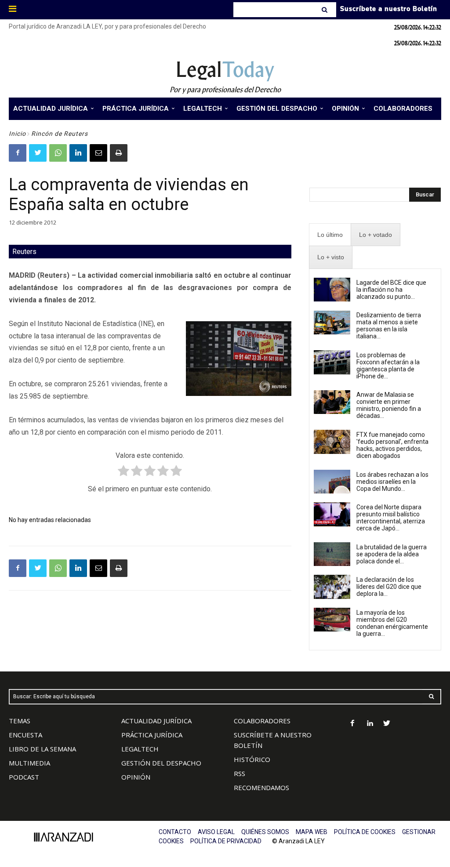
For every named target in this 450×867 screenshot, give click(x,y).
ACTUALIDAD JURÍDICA (156, 720)
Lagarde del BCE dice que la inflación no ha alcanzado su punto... (391, 289)
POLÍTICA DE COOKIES (365, 831)
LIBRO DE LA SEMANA (42, 748)
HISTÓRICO (252, 759)
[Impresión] (118, 153)
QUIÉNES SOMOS (265, 831)
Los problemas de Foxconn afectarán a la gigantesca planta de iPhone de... (388, 366)
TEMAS (19, 720)
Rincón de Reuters (59, 133)
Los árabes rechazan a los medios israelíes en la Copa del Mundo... (392, 481)
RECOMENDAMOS (261, 787)
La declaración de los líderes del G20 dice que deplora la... (388, 586)
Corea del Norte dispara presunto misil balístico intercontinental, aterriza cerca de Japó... (390, 518)
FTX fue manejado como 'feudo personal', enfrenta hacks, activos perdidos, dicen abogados (392, 445)
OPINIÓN (135, 777)
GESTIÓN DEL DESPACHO (161, 762)
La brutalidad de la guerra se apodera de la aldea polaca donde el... (391, 554)
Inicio (17, 133)
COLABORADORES (262, 720)
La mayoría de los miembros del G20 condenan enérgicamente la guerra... (392, 623)
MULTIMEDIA (29, 762)
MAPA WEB (311, 831)
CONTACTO (175, 831)
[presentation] (330, 235)
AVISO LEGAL (216, 831)
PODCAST (24, 777)
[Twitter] (38, 153)
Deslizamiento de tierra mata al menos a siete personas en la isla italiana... (388, 326)
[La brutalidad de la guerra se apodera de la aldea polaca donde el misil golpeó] (332, 554)
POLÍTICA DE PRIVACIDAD (225, 841)
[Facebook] (17, 153)
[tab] (330, 235)
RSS (239, 773)
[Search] (325, 10)
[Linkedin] (78, 153)
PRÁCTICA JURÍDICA (151, 734)
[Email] (98, 153)
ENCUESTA (25, 734)
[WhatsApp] (58, 153)
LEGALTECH (140, 748)
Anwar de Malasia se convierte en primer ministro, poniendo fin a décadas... (388, 405)
